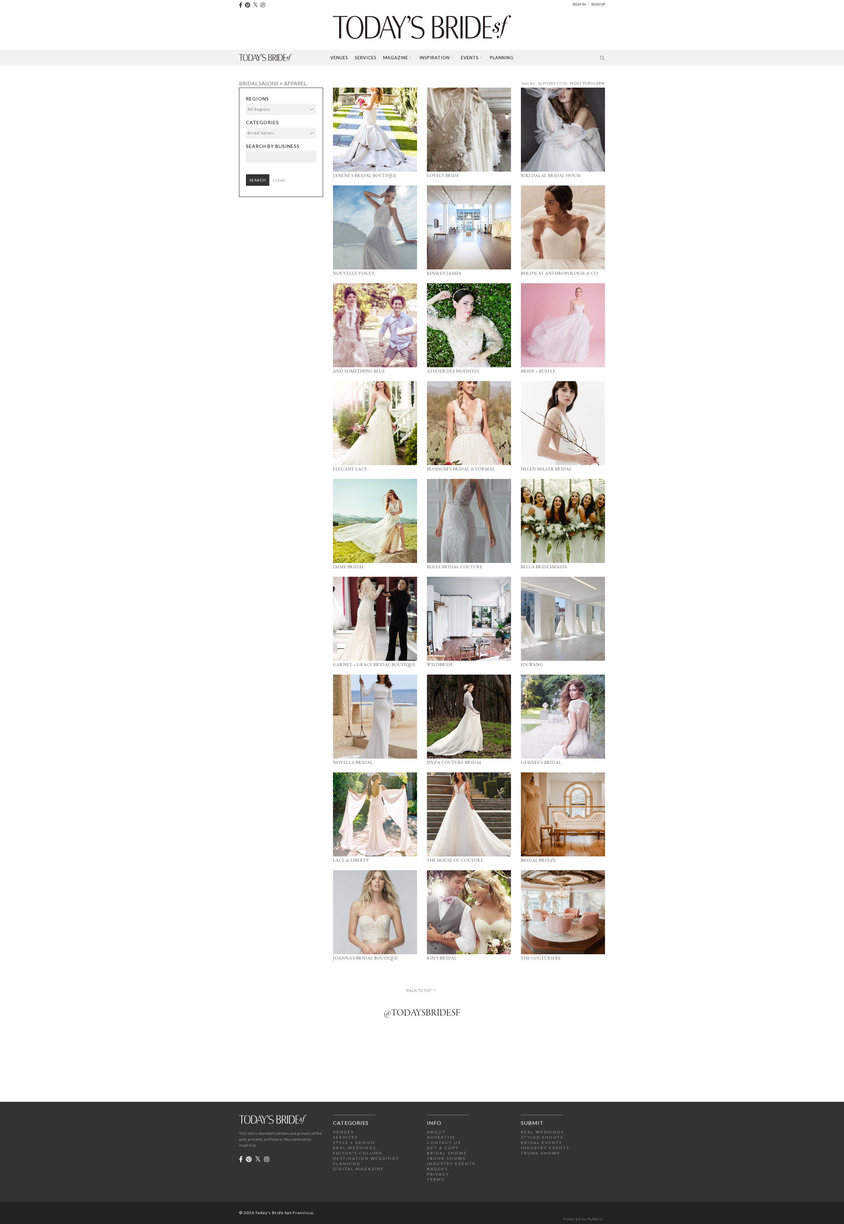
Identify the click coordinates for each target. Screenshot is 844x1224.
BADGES (437, 1168)
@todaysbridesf (422, 1013)
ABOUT (436, 1131)
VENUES (343, 1131)
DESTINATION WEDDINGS (366, 1158)
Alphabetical (553, 83)
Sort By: (529, 83)
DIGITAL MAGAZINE (358, 1168)
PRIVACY (438, 1174)
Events (470, 57)
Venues (339, 57)
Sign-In (579, 4)
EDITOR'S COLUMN (357, 1153)
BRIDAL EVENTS (541, 1142)
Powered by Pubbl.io (583, 1219)
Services (366, 57)
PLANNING (347, 1163)
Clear (279, 180)
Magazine (395, 57)
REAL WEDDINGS (354, 1147)
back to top (419, 990)
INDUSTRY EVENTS (451, 1163)
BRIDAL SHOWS (447, 1153)
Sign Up (598, 4)
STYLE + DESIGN (354, 1142)
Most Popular (585, 83)
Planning (502, 57)
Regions (257, 99)
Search (257, 180)
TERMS (435, 1179)
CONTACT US (444, 1142)
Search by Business (273, 146)
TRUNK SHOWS (446, 1158)
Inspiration (434, 57)
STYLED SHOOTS (542, 1137)
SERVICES (345, 1137)
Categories (262, 122)
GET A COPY (443, 1147)
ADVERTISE (441, 1137)
